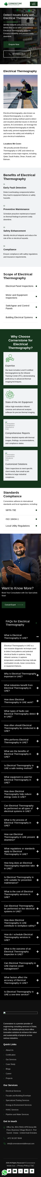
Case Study (10, 1064)
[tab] (20, 624)
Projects (9, 1078)
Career (8, 1074)
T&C (32, 1166)
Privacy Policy (23, 1166)
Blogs (8, 1069)
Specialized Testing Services (17, 1100)
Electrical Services (13, 1091)
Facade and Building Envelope (18, 1096)
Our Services (11, 1059)
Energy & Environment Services (19, 1105)
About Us (9, 1050)
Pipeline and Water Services (17, 1114)
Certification (10, 1055)
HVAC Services (12, 1110)
